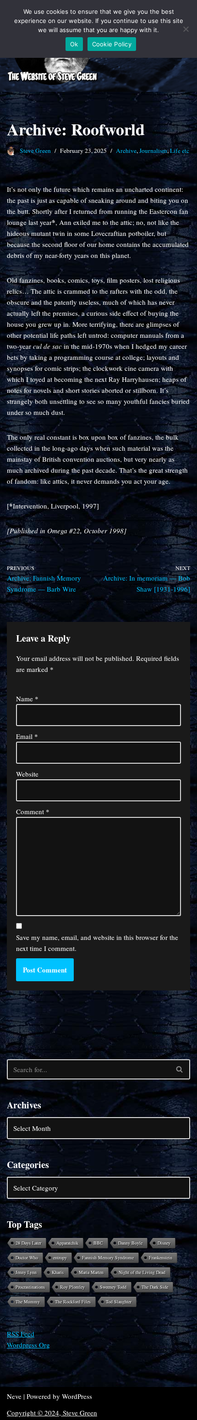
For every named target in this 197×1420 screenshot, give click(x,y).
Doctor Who (27, 1257)
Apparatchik (67, 1243)
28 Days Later (28, 1243)
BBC (98, 1243)
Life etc (179, 150)
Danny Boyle (130, 1243)
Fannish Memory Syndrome (108, 1257)
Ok (74, 44)
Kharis (58, 1272)
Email (27, 736)
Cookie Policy (111, 44)
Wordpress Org (28, 1344)
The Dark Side (155, 1287)
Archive (126, 150)
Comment (32, 811)
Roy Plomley (72, 1287)
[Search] (180, 1069)
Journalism (153, 150)
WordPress (77, 1396)
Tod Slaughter (118, 1301)
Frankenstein (160, 1257)
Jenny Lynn (26, 1272)
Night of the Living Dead (142, 1272)
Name (27, 698)
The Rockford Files (73, 1301)
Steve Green (35, 150)
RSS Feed (20, 1333)
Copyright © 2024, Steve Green (52, 1412)
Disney (164, 1243)
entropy (60, 1257)
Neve (14, 1396)
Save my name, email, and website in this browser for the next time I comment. (97, 943)
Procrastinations (30, 1287)
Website (27, 773)
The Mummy (28, 1301)
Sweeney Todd (113, 1287)
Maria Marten (91, 1272)
